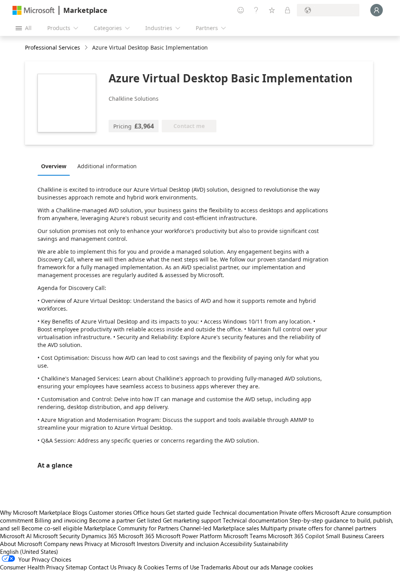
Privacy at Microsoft (109, 544)
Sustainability (271, 544)
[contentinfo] (87, 48)
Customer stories (110, 512)
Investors (148, 544)
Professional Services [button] (52, 47)
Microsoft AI (16, 536)
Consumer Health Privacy (32, 567)
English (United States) (29, 551)
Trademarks (216, 567)
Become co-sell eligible (51, 528)
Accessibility (236, 544)
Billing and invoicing (61, 520)
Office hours (148, 512)
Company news (63, 544)
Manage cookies (292, 567)
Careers (374, 536)
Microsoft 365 (136, 536)
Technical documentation (245, 512)
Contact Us (102, 567)
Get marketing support (192, 520)
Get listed (149, 520)
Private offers (296, 512)
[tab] (56, 165)
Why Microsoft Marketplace (35, 512)
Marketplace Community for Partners (131, 528)
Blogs (80, 512)
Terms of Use (182, 567)
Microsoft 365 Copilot (296, 536)
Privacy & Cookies (141, 567)
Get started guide (188, 512)
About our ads (250, 567)
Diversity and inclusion (190, 544)
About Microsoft (21, 544)
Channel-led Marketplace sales (219, 528)
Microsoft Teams (244, 536)
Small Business (344, 536)
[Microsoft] (33, 10)
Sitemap (76, 567)
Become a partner (112, 520)
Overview (53, 166)
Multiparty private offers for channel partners (318, 528)
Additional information (107, 166)
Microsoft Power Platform (189, 536)
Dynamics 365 (99, 536)
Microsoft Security (56, 536)
